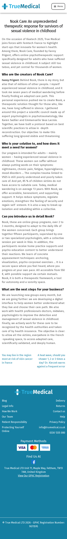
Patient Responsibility (14, 422)
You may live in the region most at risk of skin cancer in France (17, 359)
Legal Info (7, 406)
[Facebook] (33, 463)
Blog (4, 400)
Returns (60, 406)
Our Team (7, 416)
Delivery (60, 400)
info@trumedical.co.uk (52, 427)
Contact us (59, 411)
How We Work (9, 411)
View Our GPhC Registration (33, 475)
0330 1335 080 (57, 432)
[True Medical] (33, 391)
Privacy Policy (57, 422)
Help (62, 416)
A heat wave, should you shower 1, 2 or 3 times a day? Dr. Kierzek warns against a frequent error (51, 361)
